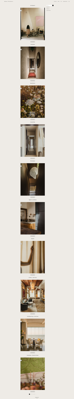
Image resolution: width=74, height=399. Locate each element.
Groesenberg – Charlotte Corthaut (32, 355)
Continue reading (32, 80)
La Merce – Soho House (33, 277)
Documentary (55, 1)
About (69, 1)
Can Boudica (33, 44)
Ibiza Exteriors (32, 83)
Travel (61, 1)
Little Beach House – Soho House (32, 316)
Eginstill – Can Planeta (32, 199)
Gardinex (32, 238)
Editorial (58, 1)
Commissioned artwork (65, 1)
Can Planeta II (32, 5)
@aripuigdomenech (37, 397)
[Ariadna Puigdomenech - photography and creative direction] (8, 1)
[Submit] (52, 5)
